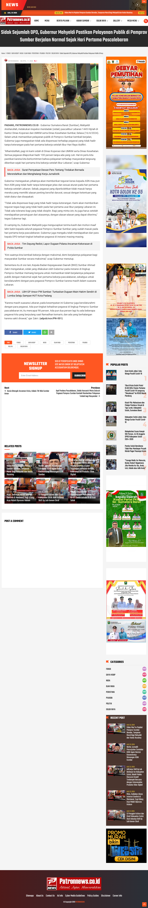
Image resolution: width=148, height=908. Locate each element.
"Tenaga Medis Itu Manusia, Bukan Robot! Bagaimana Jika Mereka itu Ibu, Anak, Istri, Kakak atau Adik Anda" (135, 464)
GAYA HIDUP (31, 342)
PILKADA (85, 342)
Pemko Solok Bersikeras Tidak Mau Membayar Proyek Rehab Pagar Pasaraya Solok (135, 448)
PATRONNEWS (80, 902)
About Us (40, 895)
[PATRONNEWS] (74, 889)
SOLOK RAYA (23, 346)
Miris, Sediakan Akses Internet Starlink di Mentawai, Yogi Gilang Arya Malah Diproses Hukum (20, 497)
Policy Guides (93, 895)
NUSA (44, 342)
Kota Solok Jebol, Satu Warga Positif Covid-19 (133, 372)
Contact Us (50, 895)
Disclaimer (105, 895)
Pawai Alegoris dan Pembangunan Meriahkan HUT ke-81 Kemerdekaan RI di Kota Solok (83, 496)
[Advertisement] (52, 422)
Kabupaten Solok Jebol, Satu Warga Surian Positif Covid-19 (135, 419)
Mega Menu (132, 21)
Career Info (117, 895)
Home (36, 21)
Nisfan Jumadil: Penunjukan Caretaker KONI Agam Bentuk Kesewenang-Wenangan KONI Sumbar (50, 470)
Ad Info (60, 895)
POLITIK (10, 346)
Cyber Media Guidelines (75, 895)
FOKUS (19, 342)
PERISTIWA (71, 342)
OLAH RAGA (57, 342)
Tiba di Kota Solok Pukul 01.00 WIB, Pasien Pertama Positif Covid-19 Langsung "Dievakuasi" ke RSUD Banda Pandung (135, 391)
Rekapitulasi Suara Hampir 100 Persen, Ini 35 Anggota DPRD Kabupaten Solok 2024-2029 (135, 435)
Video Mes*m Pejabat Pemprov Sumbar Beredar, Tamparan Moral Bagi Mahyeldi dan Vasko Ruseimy (78, 12)
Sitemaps (30, 895)
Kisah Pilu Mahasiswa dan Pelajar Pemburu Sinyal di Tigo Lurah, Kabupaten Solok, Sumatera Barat (135, 406)
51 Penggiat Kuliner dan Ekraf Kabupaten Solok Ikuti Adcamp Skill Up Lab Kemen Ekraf (51, 497)
